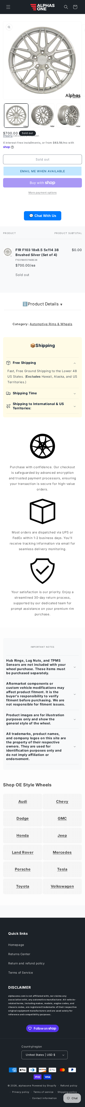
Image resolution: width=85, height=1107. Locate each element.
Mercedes (62, 852)
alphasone (25, 1085)
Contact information (44, 1098)
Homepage (16, 944)
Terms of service (43, 1092)
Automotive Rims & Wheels (51, 324)
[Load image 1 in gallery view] (16, 116)
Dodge (23, 818)
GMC (62, 818)
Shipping (8, 135)
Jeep (62, 835)
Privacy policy (20, 1092)
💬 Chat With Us (42, 216)
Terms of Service (20, 972)
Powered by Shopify (44, 1085)
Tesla (62, 869)
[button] (8, 7)
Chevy (62, 801)
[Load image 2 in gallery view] (42, 116)
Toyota (22, 886)
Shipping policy (67, 1092)
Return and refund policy (26, 963)
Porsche (23, 869)
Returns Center (19, 954)
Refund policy (68, 1085)
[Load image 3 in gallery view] (69, 116)
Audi (22, 801)
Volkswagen (62, 886)
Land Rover (22, 852)
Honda (23, 835)
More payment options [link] (42, 192)
